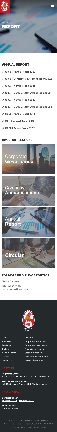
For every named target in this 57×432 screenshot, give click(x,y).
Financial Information (35, 349)
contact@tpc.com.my (12, 408)
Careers (6, 356)
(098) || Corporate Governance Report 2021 (28, 92)
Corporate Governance (36, 345)
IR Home (29, 338)
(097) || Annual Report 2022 (19, 71)
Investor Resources (34, 360)
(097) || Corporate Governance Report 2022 (28, 78)
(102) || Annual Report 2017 (19, 128)
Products (6, 345)
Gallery (5, 349)
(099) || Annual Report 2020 (19, 99)
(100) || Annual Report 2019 (19, 113)
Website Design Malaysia (37, 427)
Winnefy (23, 427)
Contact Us (7, 360)
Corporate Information (35, 341)
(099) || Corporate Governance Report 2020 (28, 106)
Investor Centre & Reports (37, 356)
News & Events (9, 353)
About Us (6, 341)
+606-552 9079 (26, 400)
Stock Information (33, 353)
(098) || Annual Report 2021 (19, 85)
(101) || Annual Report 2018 (19, 121)
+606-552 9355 (9, 400)
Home (5, 338)
